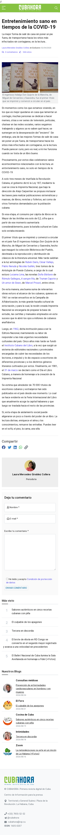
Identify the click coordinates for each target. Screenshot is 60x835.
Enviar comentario (16, 588)
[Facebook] (4, 447)
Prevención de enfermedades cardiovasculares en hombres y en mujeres (33, 688)
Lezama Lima (17, 274)
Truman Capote (47, 278)
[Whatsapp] (21, 447)
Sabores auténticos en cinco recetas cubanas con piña (35, 721)
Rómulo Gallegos (11, 278)
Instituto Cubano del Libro (18, 345)
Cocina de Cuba (25, 714)
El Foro (20, 700)
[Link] (26, 447)
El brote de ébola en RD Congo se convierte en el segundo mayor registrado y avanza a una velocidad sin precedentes (30, 643)
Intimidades (22, 731)
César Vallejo (46, 262)
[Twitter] (10, 447)
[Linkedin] (16, 447)
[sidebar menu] (4, 8)
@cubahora (13, 817)
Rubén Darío (31, 262)
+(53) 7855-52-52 (16, 813)
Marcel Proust (33, 282)
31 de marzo (11, 370)
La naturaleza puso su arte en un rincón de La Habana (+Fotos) (36, 752)
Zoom (19, 745)
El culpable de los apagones (27, 622)
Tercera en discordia (23, 630)
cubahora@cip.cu (17, 821)
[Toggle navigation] (56, 8)
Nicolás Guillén (27, 266)
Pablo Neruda (9, 266)
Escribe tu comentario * (16, 531)
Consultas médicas (27, 680)
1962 (15, 328)
